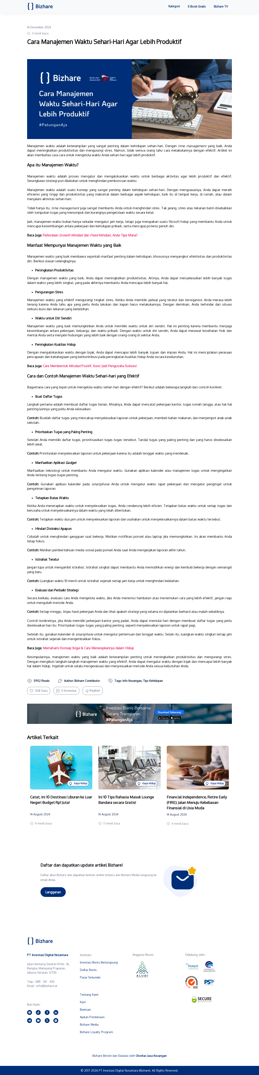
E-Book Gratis (197, 6)
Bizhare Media (89, 1024)
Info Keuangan (132, 680)
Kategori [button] (174, 6)
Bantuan (85, 1009)
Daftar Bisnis (88, 970)
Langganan (53, 892)
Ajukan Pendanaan (92, 1017)
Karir (83, 1002)
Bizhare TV (221, 6)
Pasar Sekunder (90, 977)
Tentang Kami (89, 994)
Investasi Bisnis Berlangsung (99, 962)
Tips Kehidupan (153, 680)
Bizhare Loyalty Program (96, 1032)
